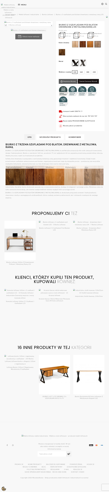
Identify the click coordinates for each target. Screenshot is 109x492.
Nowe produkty (35, 464)
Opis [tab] (29, 137)
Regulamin (55, 469)
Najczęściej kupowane (55, 464)
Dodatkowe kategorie (76, 467)
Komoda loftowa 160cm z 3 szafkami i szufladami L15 (20, 302)
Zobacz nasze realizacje (30, 36)
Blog (44, 467)
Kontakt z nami (77, 472)
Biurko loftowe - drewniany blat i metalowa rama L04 (89, 229)
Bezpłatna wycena (68, 81)
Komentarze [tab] (75, 137)
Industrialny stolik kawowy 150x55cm (89, 296)
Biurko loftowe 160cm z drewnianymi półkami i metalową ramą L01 (20, 263)
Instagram (13, 445)
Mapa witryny (56, 467)
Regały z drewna (30, 467)
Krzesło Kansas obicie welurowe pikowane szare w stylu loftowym (54, 300)
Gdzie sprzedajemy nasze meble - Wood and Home (45, 472)
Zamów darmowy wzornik (88, 81)
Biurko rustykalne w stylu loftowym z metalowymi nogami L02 (89, 397)
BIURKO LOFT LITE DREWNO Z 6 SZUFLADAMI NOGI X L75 (54, 397)
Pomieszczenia (76, 464)
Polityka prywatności (36, 469)
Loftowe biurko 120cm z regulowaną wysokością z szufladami (20, 368)
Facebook (7, 445)
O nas (66, 469)
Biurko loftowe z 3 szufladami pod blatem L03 (54, 229)
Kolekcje (90, 464)
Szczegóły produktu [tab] (50, 137)
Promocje (19, 464)
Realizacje (77, 469)
